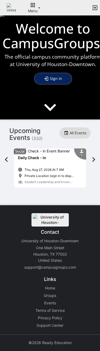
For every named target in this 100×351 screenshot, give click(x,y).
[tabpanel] (50, 168)
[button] (11, 7)
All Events (77, 133)
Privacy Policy (50, 318)
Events (50, 303)
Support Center (50, 325)
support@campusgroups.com (50, 267)
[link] (50, 168)
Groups (50, 295)
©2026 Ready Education (50, 342)
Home (50, 288)
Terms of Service (50, 310)
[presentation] (50, 112)
